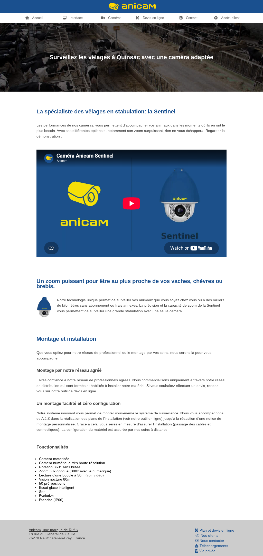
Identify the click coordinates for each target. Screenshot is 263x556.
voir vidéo (94, 475)
